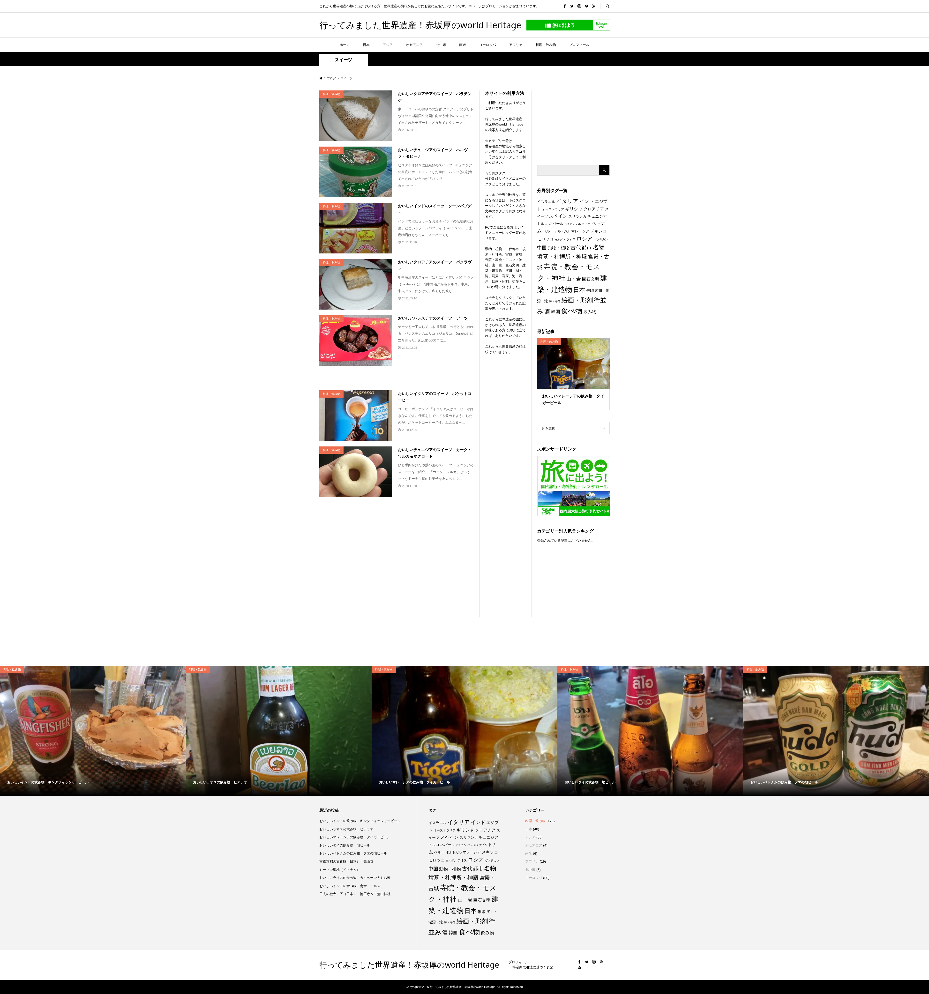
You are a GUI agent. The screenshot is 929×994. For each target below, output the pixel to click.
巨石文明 (590, 279)
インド (586, 201)
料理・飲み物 (546, 45)
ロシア (584, 238)
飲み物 (589, 311)
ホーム (345, 45)
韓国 (555, 311)
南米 (462, 45)
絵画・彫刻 (577, 300)
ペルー (548, 231)
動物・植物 (558, 247)
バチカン (569, 224)
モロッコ (545, 239)
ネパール (556, 224)
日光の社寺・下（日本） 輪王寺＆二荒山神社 (354, 894)
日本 (366, 45)
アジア (388, 45)
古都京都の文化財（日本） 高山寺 (346, 861)
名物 (599, 247)
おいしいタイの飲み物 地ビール (344, 845)
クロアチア (594, 209)
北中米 (441, 45)
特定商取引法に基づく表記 (532, 967)
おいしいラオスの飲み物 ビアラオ (346, 829)
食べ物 (571, 311)
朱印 (590, 290)
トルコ (542, 224)
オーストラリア (553, 209)
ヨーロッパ (487, 45)
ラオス (571, 239)
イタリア (567, 201)
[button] (355, 115)
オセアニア (414, 45)
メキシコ (598, 231)
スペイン (558, 216)
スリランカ (577, 216)
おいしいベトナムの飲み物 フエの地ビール (353, 853)
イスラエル (546, 202)
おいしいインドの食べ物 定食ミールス (349, 886)
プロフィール (579, 45)
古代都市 (581, 248)
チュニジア (597, 216)
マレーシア (580, 231)
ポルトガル (562, 231)
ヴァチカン (600, 239)
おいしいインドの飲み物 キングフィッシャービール (360, 821)
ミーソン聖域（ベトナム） (339, 870)
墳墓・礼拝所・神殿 (562, 256)
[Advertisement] (573, 120)
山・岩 (573, 279)
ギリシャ (574, 209)
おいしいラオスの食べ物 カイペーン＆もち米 (354, 878)
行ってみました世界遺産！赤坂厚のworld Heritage (420, 25)
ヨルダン (559, 239)
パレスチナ (583, 224)
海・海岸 (555, 301)
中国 (542, 247)
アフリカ (516, 45)
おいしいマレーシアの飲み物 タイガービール (354, 837)
